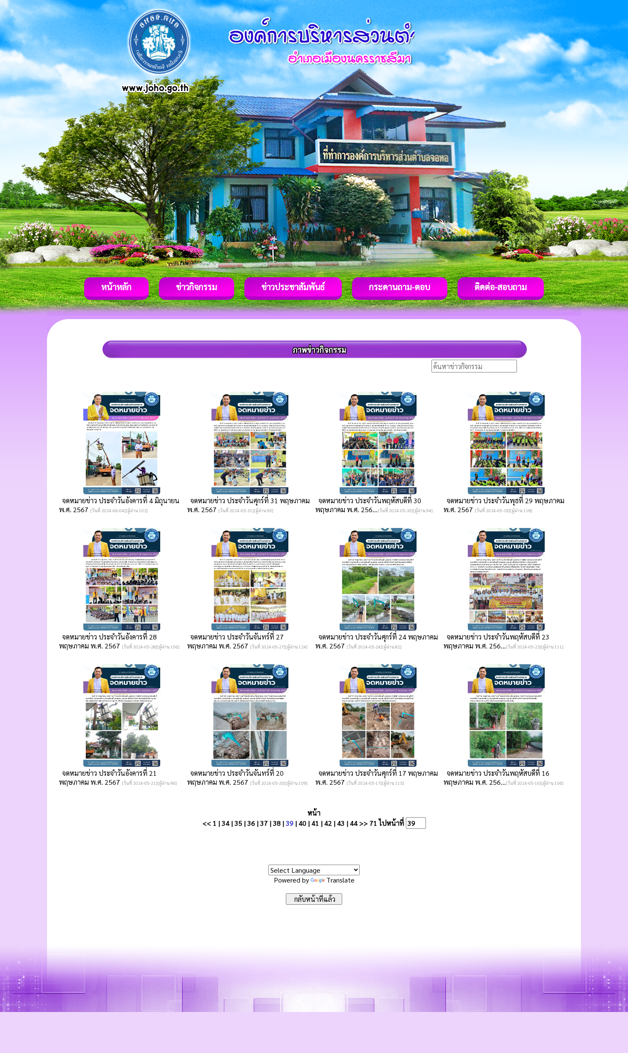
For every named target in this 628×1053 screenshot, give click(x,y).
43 (341, 822)
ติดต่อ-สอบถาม (501, 286)
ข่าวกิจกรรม (196, 286)
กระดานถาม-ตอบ (399, 286)
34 (225, 822)
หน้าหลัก (116, 286)
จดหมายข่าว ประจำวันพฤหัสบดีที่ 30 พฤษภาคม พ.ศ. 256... (368, 505)
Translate (340, 879)
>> (363, 822)
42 (328, 822)
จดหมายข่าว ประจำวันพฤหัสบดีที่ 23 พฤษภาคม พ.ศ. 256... (496, 641)
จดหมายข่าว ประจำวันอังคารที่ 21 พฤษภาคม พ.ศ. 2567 (108, 777)
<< (206, 822)
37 (264, 822)
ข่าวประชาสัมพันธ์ (293, 286)
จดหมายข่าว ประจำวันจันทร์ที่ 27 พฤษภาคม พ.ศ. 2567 (235, 641)
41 (315, 822)
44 (354, 822)
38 (277, 822)
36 (251, 822)
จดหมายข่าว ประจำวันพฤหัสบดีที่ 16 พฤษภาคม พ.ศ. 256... (496, 777)
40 (302, 822)
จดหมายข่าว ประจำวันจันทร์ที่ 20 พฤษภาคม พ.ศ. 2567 (235, 777)
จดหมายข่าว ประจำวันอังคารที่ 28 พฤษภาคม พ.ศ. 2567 (108, 641)
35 (238, 822)
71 (373, 822)
